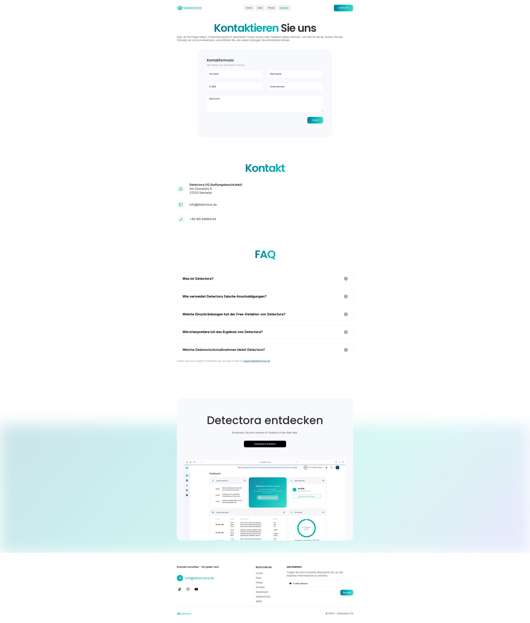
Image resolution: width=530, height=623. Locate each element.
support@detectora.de (257, 361)
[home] (189, 8)
